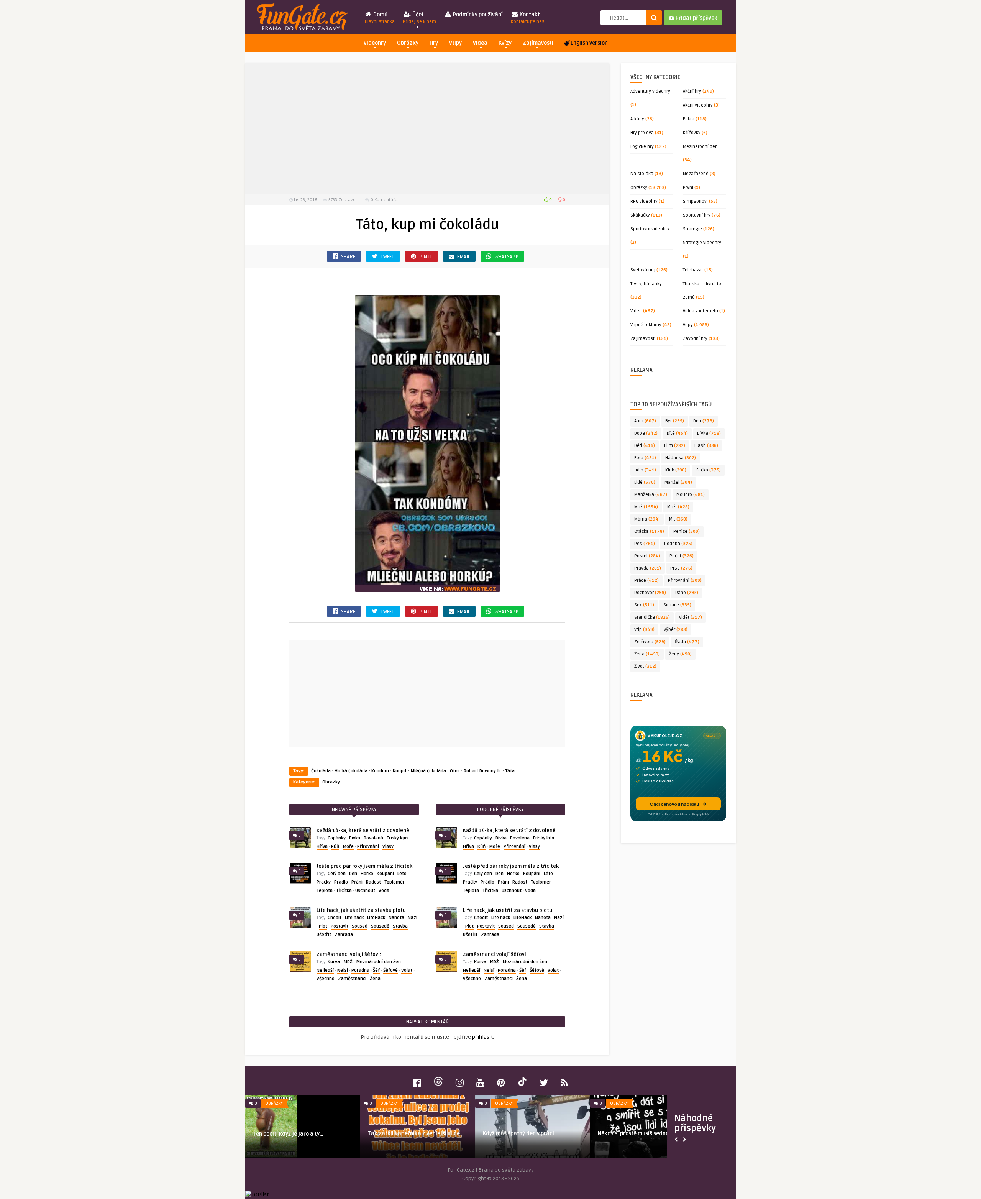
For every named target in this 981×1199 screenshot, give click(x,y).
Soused (359, 926)
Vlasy (388, 846)
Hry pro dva (642, 133)
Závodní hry (695, 339)
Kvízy (505, 43)
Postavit (339, 926)
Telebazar (693, 270)
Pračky (324, 882)
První (688, 188)
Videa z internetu (700, 311)
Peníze (686, 531)
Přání (357, 882)
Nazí (412, 918)
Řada (687, 642)
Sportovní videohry (649, 229)
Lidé (644, 482)
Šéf (376, 970)
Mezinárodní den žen (378, 962)
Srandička (652, 617)
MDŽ (348, 962)
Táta (510, 771)
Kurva (334, 962)
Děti (644, 445)
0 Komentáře (384, 199)
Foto (645, 458)
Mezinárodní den (700, 146)
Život (645, 666)
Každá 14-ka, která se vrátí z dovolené (363, 831)
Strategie (692, 229)
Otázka (649, 531)
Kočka (708, 470)
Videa (480, 43)
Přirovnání (368, 846)
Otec (455, 771)
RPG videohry (644, 201)
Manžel (678, 482)
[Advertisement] (427, 128)
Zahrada (344, 935)
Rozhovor (650, 593)
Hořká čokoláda (351, 771)
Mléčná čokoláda (428, 771)
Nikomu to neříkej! (276, 1133)
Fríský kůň (397, 838)
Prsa (681, 568)
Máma (647, 519)
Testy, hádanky (646, 284)
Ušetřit (324, 935)
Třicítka (344, 891)
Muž (646, 507)
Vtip (644, 629)
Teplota (325, 891)
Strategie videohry (702, 243)
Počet (681, 556)
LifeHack (376, 918)
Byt (674, 421)
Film (674, 445)
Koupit (400, 771)
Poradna (360, 970)
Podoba (678, 544)
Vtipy (455, 43)
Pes (644, 544)
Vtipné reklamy (645, 325)
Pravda (647, 568)
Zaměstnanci (352, 979)
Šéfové (390, 970)
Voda (384, 891)
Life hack (354, 918)
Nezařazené (696, 174)
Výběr (675, 629)
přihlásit (482, 1037)
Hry (434, 43)
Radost (373, 882)
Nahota (396, 918)
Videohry (375, 43)
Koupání (385, 874)
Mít (678, 519)
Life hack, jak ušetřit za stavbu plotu (361, 910)
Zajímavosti (538, 43)
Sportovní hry (696, 215)
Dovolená (373, 838)
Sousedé (380, 926)
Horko (367, 874)
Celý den (337, 874)
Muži (678, 507)
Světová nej (642, 270)
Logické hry (642, 146)
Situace (677, 605)
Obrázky (407, 43)
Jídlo (645, 470)
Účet (419, 18)
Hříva (322, 846)
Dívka (354, 838)
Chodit (334, 918)
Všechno (326, 979)
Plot (323, 926)
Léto (402, 874)
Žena (375, 979)
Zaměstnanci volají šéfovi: (349, 954)
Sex (644, 605)
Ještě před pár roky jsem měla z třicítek (364, 866)
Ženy (680, 654)
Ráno (686, 593)
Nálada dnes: (385, 1133)
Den (353, 874)
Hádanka (680, 458)
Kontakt (528, 18)
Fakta (688, 119)
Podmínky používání (477, 14)
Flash (706, 445)
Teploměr (394, 882)
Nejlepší (325, 970)
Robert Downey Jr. (482, 771)
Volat (406, 970)
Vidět (690, 617)
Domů (380, 18)
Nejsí (342, 970)
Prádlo (341, 882)
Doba (646, 433)
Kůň (335, 846)
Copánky (337, 838)
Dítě (677, 433)
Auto (645, 421)
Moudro (690, 495)
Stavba (400, 926)
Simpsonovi (695, 201)
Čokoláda (321, 771)
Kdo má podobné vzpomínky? (634, 1133)
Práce (646, 580)
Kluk (675, 470)
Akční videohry (698, 105)
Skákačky (640, 215)
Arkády (637, 119)
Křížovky (691, 133)
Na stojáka (641, 174)
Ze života (650, 642)
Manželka (650, 495)
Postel (647, 556)
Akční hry (692, 91)
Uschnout (365, 891)
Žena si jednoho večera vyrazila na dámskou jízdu (527, 1137)
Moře (348, 846)
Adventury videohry (650, 91)
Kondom (380, 771)
